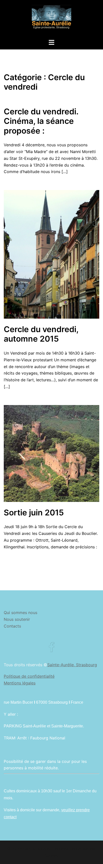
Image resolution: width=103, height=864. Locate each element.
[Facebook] (51, 649)
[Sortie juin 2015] (51, 452)
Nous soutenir (17, 619)
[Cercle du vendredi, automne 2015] (51, 253)
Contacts (12, 626)
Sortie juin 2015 (34, 512)
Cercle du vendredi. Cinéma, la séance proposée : (41, 121)
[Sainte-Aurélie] (51, 18)
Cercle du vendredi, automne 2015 (41, 334)
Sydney (51, 855)
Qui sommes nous (20, 612)
